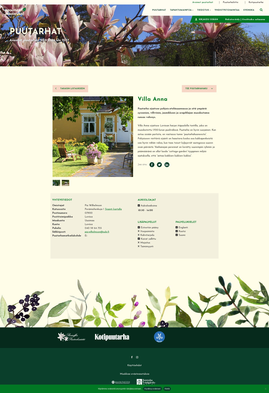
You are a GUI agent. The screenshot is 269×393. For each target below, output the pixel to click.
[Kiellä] (265, 388)
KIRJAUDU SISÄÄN (208, 20)
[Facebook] (132, 357)
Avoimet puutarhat (202, 2)
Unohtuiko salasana (253, 19)
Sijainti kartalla (113, 209)
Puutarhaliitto (230, 2)
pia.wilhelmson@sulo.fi (97, 232)
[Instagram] (137, 357)
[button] (192, 10)
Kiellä (167, 389)
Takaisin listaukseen (72, 89)
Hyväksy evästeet (152, 389)
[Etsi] (261, 9)
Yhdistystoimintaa (227, 10)
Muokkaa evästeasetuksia (134, 374)
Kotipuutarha (256, 2)
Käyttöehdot (134, 365)
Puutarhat (159, 10)
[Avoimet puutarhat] (15, 11)
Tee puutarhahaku (196, 89)
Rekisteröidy (232, 19)
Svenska (248, 10)
